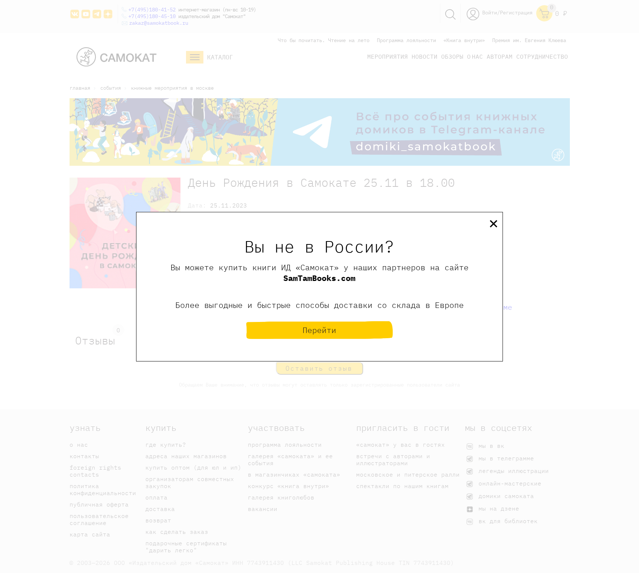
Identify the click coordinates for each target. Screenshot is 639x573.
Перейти (319, 330)
